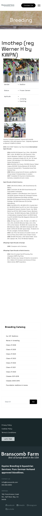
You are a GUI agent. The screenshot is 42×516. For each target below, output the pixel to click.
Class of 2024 (11, 354)
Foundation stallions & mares (17, 385)
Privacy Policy (7, 425)
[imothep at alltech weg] (15, 114)
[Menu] (39, 5)
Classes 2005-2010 (13, 381)
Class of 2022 (11, 363)
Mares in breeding (12, 340)
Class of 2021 (11, 367)
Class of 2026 (11, 345)
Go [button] (33, 402)
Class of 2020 (11, 372)
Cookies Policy (7, 429)
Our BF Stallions (12, 336)
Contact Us (28, 5)
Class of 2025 (11, 349)
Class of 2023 (11, 358)
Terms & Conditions (9, 432)
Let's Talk (8, 439)
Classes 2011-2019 (12, 376)
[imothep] (15, 130)
